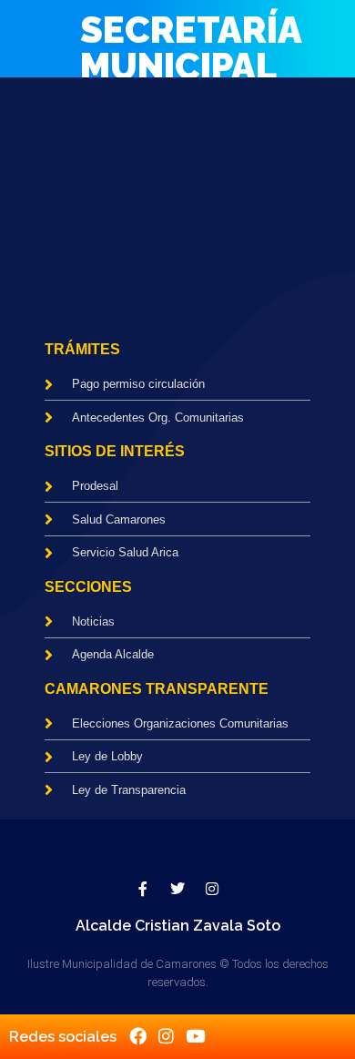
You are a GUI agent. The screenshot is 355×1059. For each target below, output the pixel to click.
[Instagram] (212, 888)
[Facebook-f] (143, 888)
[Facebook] (138, 1035)
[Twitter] (177, 888)
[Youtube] (195, 1035)
